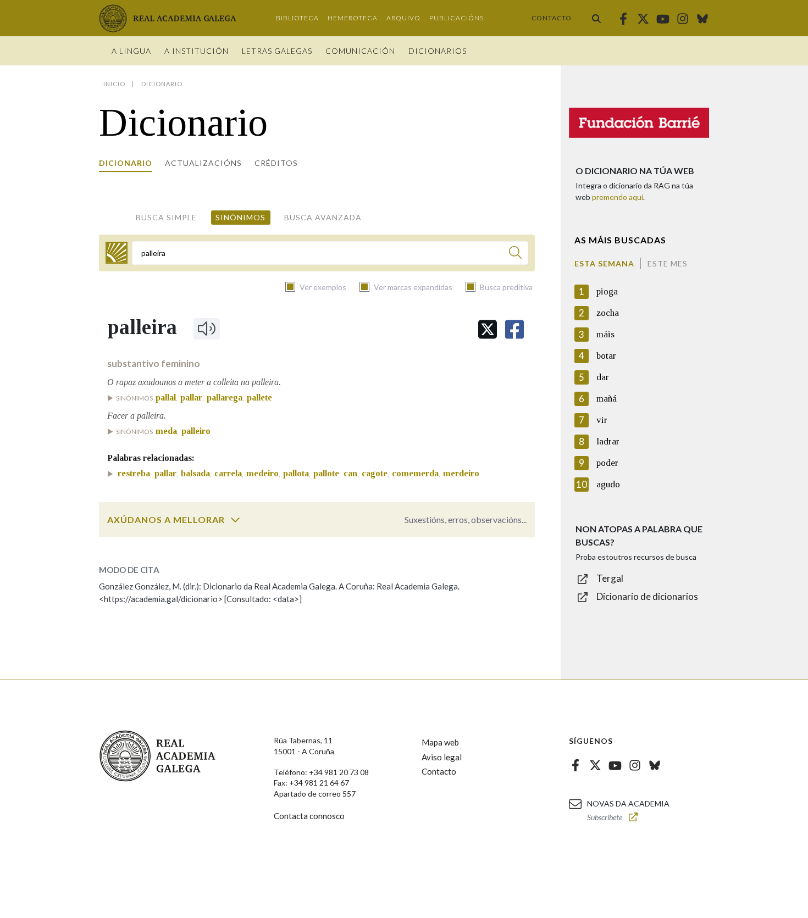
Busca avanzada (323, 217)
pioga (607, 291)
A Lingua (131, 50)
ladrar (607, 441)
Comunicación (360, 50)
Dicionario (125, 163)
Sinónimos (240, 217)
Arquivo (403, 18)
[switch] (235, 519)
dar (602, 377)
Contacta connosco (309, 816)
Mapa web (440, 742)
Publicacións (456, 18)
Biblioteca (297, 18)
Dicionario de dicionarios (647, 596)
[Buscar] (596, 18)
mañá (606, 398)
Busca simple (166, 217)
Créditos (276, 163)
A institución (196, 50)
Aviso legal (442, 757)
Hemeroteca (353, 18)
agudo (608, 484)
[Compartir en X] (487, 329)
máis (605, 334)
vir (601, 420)
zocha (607, 313)
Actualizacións (203, 163)
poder (607, 463)
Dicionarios (437, 50)
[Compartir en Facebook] (514, 329)
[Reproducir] (206, 328)
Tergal (609, 578)
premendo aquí (617, 197)
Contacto (552, 18)
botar (606, 355)
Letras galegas (277, 50)
